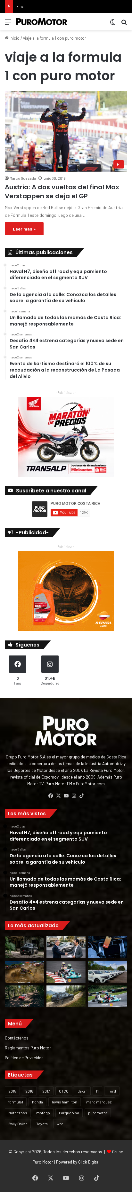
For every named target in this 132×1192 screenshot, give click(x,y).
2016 (29, 1091)
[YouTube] (66, 796)
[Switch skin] (113, 24)
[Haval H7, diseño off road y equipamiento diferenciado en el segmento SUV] (24, 947)
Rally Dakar (17, 1123)
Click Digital (88, 1162)
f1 (97, 1091)
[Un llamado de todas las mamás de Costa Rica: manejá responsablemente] (107, 947)
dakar (82, 1091)
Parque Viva (69, 1112)
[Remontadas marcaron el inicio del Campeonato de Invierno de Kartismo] (107, 996)
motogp (43, 1112)
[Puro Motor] (41, 22)
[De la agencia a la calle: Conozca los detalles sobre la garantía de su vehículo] (66, 947)
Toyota (42, 1123)
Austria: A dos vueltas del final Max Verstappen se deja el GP (62, 191)
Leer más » (24, 228)
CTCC (64, 1091)
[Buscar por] (124, 24)
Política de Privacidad (24, 1057)
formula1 (15, 1102)
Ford (112, 1091)
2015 (12, 1091)
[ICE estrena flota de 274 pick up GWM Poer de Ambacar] (107, 972)
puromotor (97, 1112)
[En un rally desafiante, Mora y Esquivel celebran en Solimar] (24, 996)
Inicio (14, 38)
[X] (58, 796)
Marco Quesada (23, 178)
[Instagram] (74, 796)
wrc (60, 1123)
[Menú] (8, 24)
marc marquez (98, 1102)
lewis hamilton (64, 1102)
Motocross (17, 1112)
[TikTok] (81, 796)
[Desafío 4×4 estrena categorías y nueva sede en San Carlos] (24, 972)
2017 (46, 1091)
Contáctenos (17, 1037)
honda (37, 1102)
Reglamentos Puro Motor (28, 1047)
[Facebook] (50, 796)
